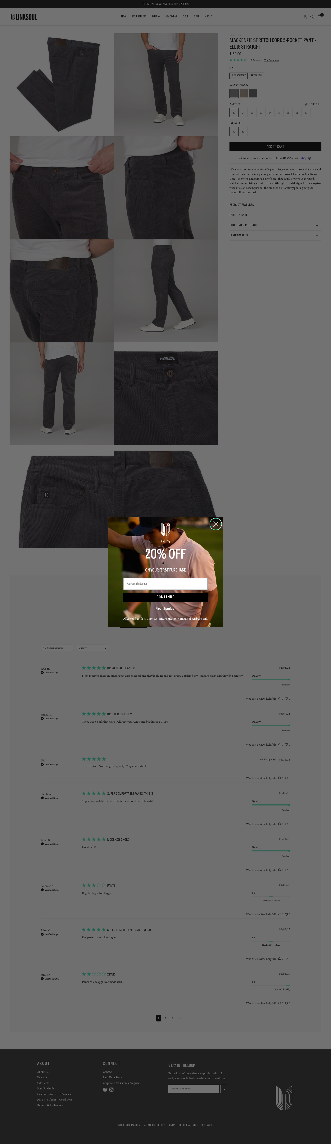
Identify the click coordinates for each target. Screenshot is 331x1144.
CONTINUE (165, 597)
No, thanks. (166, 609)
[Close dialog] (215, 524)
